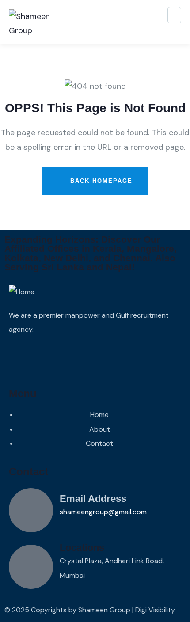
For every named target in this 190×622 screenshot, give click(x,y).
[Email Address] (31, 510)
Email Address (93, 498)
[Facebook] (15, 359)
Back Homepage (100, 181)
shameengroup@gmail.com (103, 511)
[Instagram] (39, 359)
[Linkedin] (87, 359)
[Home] (21, 292)
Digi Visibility (155, 609)
